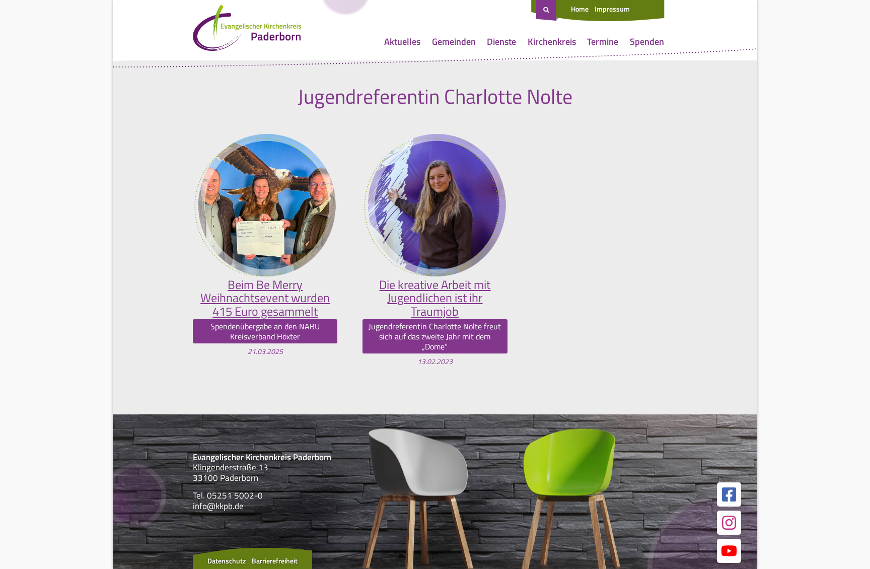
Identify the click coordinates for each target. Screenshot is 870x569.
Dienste (501, 41)
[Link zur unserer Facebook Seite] (729, 494)
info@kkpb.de (218, 506)
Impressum (612, 9)
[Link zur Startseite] (247, 30)
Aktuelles (402, 41)
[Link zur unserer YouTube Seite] (729, 551)
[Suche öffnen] (547, 10)
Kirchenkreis (552, 41)
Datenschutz (226, 560)
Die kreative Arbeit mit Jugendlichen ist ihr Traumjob (434, 298)
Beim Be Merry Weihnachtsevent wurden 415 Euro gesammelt (265, 298)
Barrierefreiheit (275, 560)
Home (580, 9)
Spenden (647, 41)
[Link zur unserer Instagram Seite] (729, 523)
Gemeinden (454, 41)
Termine (602, 41)
